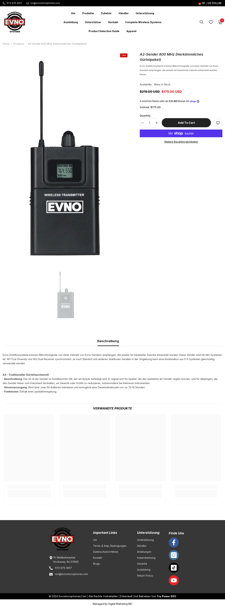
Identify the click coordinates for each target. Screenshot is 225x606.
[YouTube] (174, 580)
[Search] (201, 22)
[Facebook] (174, 542)
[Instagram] (174, 555)
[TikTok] (174, 568)
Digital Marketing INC (120, 603)
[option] (66, 159)
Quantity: (145, 115)
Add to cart (186, 122)
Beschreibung (108, 341)
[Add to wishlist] (218, 123)
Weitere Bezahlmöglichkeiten (181, 141)
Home (6, 43)
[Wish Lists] (211, 22)
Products (19, 43)
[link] (29, 487)
